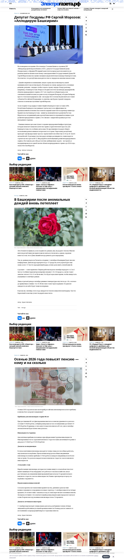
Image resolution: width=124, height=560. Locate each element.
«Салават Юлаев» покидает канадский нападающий (96, 9)
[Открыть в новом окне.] (21, 158)
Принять (106, 556)
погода (23, 307)
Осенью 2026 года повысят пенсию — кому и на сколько (68, 9)
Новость (12, 9)
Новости (16, 13)
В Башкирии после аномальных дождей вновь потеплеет (41, 9)
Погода (16, 195)
